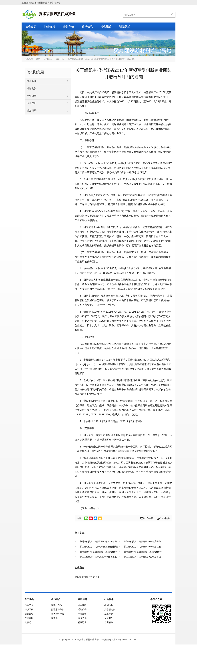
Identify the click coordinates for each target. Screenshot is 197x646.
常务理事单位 (57, 614)
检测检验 (108, 605)
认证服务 (108, 618)
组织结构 (29, 609)
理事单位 (55, 618)
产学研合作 (109, 609)
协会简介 (29, 605)
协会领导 (29, 614)
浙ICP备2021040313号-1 (125, 639)
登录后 (85, 577)
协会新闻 (31, 81)
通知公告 (60, 59)
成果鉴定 (108, 614)
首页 (38, 59)
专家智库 (29, 618)
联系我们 (124, 26)
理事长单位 (56, 605)
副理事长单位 (57, 609)
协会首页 (30, 26)
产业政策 (31, 95)
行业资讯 (31, 103)
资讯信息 (87, 26)
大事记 (28, 622)
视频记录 (31, 110)
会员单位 (68, 26)
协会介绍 (49, 26)
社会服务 (106, 26)
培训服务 (108, 622)
